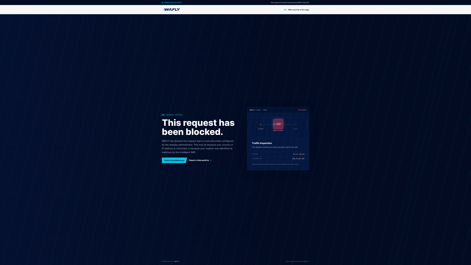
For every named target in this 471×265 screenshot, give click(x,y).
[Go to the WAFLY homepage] (171, 9)
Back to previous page (174, 160)
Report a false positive (199, 160)
